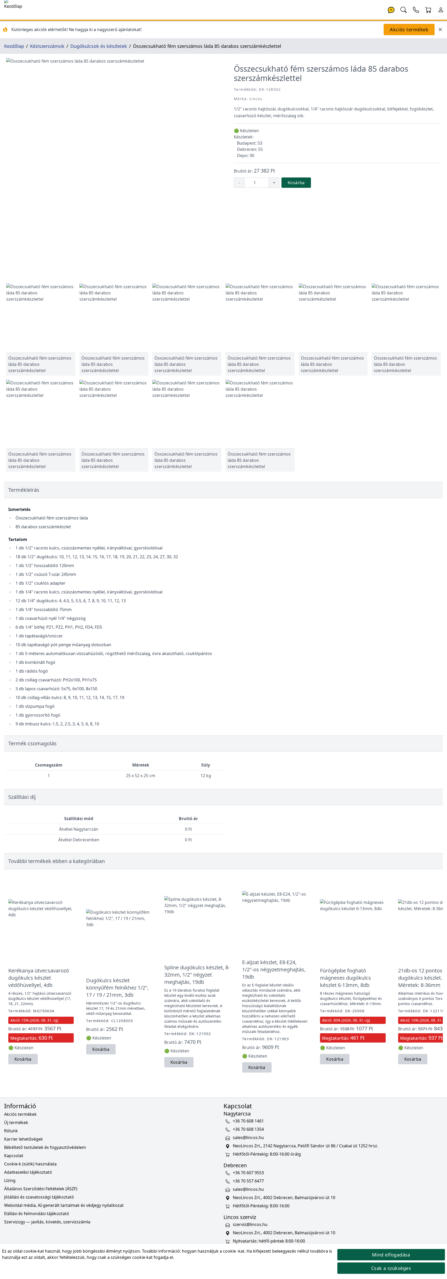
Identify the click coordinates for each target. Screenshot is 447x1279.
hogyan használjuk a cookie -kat (213, 1251)
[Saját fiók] (441, 9)
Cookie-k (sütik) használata (30, 1164)
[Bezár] (440, 29)
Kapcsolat (13, 1155)
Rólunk (11, 1131)
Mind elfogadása (391, 1255)
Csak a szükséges (391, 1268)
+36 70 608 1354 (248, 1129)
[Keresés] (403, 9)
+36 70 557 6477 (248, 1181)
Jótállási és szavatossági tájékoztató (39, 1197)
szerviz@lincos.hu (250, 1224)
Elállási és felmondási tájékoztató (36, 1213)
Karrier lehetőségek (23, 1139)
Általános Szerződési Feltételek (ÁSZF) (40, 1189)
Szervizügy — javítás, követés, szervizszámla (47, 1222)
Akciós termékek (409, 29)
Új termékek (16, 1122)
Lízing (10, 1180)
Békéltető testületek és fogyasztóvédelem (45, 1147)
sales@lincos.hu (248, 1137)
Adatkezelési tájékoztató (28, 1172)
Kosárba (296, 182)
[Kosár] (428, 9)
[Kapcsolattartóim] (416, 9)
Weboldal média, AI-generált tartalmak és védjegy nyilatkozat (64, 1205)
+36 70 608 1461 (248, 1121)
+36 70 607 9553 (248, 1173)
